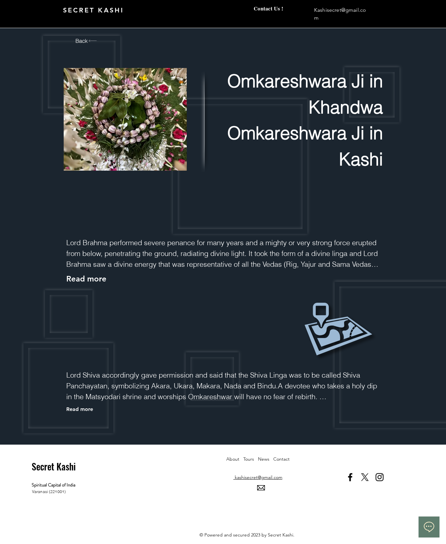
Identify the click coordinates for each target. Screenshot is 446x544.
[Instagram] (379, 477)
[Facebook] (350, 477)
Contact (281, 459)
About (234, 459)
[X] (364, 477)
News (265, 459)
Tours (250, 459)
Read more (79, 409)
